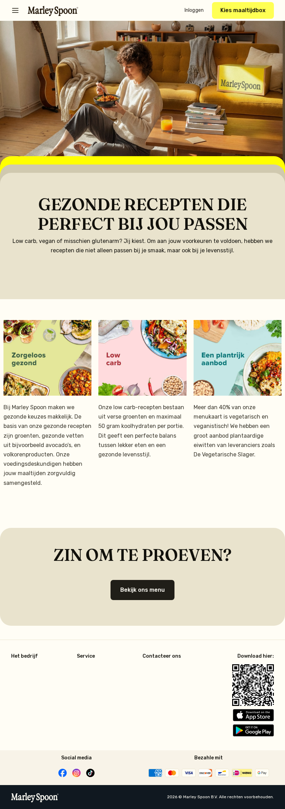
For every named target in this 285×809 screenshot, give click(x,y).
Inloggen (194, 10)
